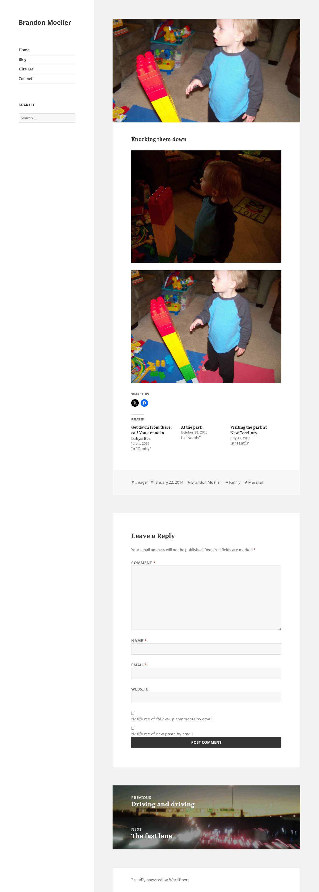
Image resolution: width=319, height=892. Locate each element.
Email (139, 664)
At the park (191, 427)
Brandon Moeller (45, 22)
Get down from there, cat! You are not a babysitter (151, 433)
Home (24, 49)
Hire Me (26, 69)
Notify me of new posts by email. (162, 733)
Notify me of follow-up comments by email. (172, 719)
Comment (143, 562)
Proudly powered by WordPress (159, 879)
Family (234, 482)
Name (138, 640)
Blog (22, 59)
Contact (25, 78)
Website (139, 689)
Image (141, 482)
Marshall (256, 482)
